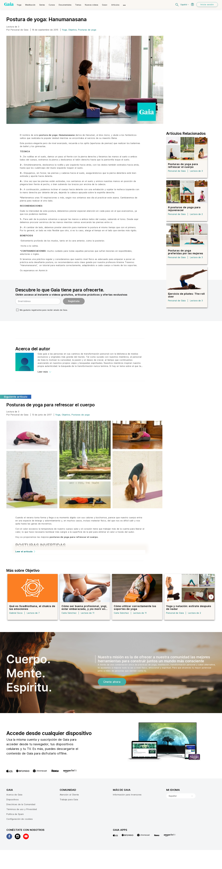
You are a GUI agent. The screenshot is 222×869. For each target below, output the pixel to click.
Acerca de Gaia (14, 794)
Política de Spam (15, 814)
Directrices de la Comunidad (20, 804)
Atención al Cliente (69, 794)
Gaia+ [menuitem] (105, 5)
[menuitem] (19, 4)
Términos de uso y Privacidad (21, 809)
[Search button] (177, 4)
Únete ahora (112, 681)
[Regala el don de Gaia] (192, 4)
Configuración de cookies (19, 819)
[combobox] (181, 795)
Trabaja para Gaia (69, 799)
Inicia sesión (207, 4)
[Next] (211, 596)
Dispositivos (12, 799)
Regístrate (74, 301)
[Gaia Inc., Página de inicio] (9, 4)
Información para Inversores (127, 794)
